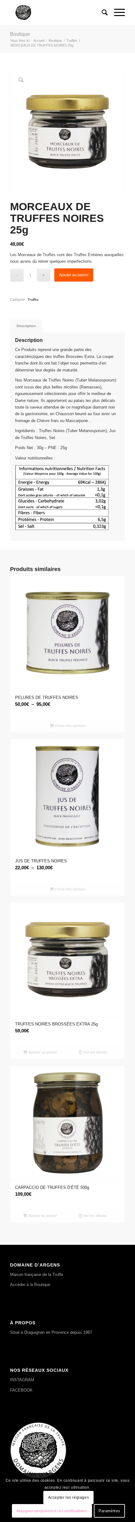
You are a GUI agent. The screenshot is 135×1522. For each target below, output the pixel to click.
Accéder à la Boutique (30, 1284)
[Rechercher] (101, 12)
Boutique (20, 34)
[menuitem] (101, 12)
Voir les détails (94, 1052)
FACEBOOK (21, 1390)
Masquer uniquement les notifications (52, 1511)
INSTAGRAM (22, 1379)
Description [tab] (26, 326)
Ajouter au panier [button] (42, 1052)
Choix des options (69, 726)
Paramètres (109, 1511)
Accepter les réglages (68, 1497)
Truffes (33, 299)
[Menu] (116, 12)
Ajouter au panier (74, 275)
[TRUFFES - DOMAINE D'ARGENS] (56, 12)
